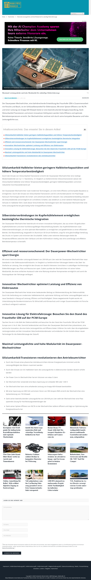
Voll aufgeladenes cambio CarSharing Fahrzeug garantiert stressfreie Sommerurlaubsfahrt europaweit (34, 485)
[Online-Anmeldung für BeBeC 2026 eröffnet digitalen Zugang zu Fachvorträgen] (12, 474)
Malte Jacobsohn (11, 98)
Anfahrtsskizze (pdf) (31, 566)
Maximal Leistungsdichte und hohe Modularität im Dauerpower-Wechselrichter (35, 152)
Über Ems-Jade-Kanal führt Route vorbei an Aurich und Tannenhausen (11, 458)
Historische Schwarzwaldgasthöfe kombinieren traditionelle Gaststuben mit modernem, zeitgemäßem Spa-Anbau (79, 432)
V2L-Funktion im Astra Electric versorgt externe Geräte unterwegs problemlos (78, 484)
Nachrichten (85, 97)
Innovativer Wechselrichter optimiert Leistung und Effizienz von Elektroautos (34, 145)
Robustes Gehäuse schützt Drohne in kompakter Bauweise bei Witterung (33, 458)
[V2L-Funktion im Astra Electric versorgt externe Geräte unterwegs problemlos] (79, 474)
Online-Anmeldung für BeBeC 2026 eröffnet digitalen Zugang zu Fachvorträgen (12, 484)
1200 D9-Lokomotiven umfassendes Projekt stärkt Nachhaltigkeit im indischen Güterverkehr (56, 485)
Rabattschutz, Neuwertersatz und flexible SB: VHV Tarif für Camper (78, 458)
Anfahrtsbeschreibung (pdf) (17, 566)
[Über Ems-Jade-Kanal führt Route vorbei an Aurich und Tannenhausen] (12, 448)
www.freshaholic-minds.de (78, 578)
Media (76, 566)
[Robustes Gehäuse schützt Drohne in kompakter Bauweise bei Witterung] (34, 448)
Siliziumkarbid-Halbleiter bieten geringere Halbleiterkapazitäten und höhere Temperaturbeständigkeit (43, 135)
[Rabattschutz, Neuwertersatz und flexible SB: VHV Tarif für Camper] (79, 448)
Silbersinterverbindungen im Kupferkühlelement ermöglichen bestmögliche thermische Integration (42, 138)
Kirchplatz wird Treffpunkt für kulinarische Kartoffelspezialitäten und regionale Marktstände (11, 432)
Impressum (6, 566)
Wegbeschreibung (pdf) (55, 566)
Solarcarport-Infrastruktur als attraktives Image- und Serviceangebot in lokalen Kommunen (56, 459)
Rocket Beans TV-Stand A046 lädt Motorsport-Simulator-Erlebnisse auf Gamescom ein (57, 432)
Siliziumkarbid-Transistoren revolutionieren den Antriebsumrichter (30, 156)
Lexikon (42, 568)
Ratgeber (47, 568)
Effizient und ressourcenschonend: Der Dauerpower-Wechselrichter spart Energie (36, 142)
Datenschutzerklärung (8, 548)
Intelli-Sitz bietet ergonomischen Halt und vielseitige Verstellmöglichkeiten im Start (34, 431)
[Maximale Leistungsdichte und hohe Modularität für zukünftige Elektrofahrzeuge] (45, 69)
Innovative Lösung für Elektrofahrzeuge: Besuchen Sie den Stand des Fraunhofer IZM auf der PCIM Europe (45, 149)
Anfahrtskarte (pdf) (42, 566)
